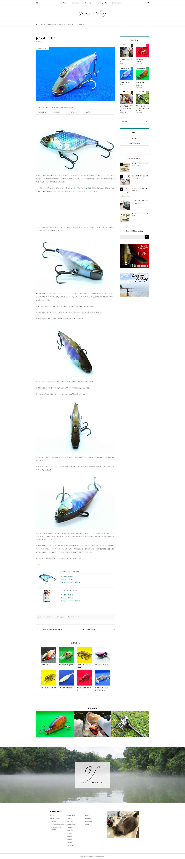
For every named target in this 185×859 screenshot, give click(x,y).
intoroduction (76, 3)
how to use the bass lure (57, 824)
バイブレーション (74, 617)
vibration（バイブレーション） (57, 617)
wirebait (69, 842)
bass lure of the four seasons (56, 828)
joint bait (69, 839)
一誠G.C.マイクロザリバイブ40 (79, 188)
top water (69, 818)
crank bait (70, 821)
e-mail (87, 824)
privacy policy (88, 821)
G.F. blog (88, 3)
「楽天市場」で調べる (66, 576)
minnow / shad (71, 824)
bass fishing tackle (101, 3)
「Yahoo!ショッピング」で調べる (70, 582)
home (65, 3)
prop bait (69, 833)
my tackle (53, 821)
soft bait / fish (70, 845)
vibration (69, 827)
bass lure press (117, 3)
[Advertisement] (75, 209)
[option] (55, 724)
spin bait (69, 836)
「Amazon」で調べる (66, 579)
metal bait (70, 830)
